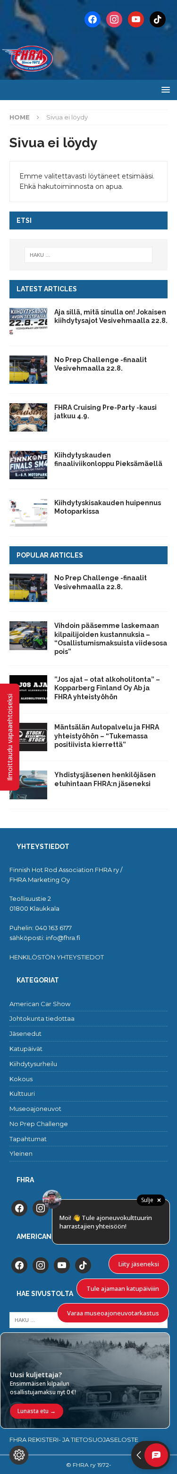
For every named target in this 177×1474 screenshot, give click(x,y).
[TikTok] (158, 19)
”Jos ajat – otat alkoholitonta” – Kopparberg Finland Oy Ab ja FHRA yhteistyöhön (107, 688)
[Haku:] (88, 255)
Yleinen (21, 1153)
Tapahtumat (28, 1139)
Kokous (21, 1079)
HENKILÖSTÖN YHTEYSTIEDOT (56, 957)
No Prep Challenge (38, 1123)
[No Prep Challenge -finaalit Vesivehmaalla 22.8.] (28, 370)
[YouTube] (136, 19)
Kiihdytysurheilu (33, 1063)
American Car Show (39, 1004)
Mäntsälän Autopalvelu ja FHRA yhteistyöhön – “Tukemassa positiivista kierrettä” (106, 735)
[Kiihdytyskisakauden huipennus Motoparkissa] (28, 513)
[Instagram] (114, 19)
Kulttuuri (22, 1093)
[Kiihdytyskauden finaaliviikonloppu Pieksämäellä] (28, 465)
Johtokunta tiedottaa (42, 1018)
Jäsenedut (25, 1033)
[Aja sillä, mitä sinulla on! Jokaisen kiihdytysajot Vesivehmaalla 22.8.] (28, 322)
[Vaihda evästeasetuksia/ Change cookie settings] (18, 1455)
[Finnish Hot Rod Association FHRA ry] (88, 74)
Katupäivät (25, 1048)
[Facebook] (92, 19)
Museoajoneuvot (35, 1108)
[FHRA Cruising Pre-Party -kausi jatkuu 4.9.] (28, 417)
